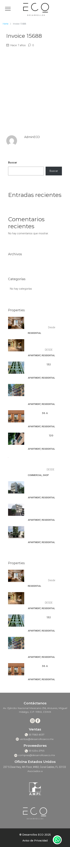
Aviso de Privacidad (35, 840)
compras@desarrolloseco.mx (36, 755)
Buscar (12, 162)
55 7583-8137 (36, 734)
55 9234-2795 (36, 750)
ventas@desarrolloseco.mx (36, 739)
